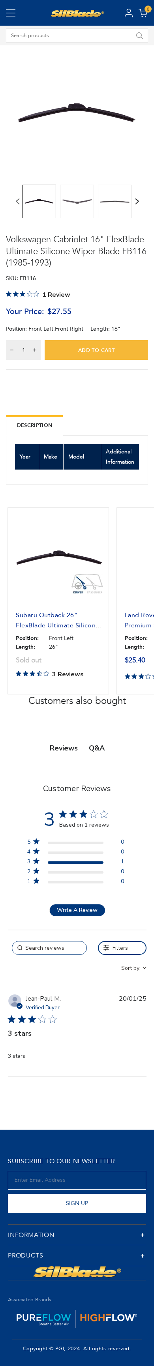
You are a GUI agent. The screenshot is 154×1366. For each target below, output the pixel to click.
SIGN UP (77, 1203)
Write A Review (77, 910)
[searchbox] (49, 948)
